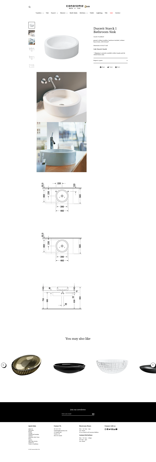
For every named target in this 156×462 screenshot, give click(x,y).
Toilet (92, 13)
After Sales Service (33, 441)
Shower (63, 13)
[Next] (153, 365)
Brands (30, 432)
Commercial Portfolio (33, 434)
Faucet (53, 13)
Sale (111, 13)
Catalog (30, 433)
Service (117, 13)
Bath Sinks (73, 13)
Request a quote (98, 60)
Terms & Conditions (33, 444)
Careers (30, 440)
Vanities (39, 13)
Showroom (31, 430)
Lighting (99, 13)
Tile (106, 13)
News (29, 438)
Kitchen (83, 13)
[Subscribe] (93, 414)
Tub (47, 13)
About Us (30, 429)
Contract (30, 436)
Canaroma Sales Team (33, 437)
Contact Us (31, 442)
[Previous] (3, 365)
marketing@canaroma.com (60, 431)
